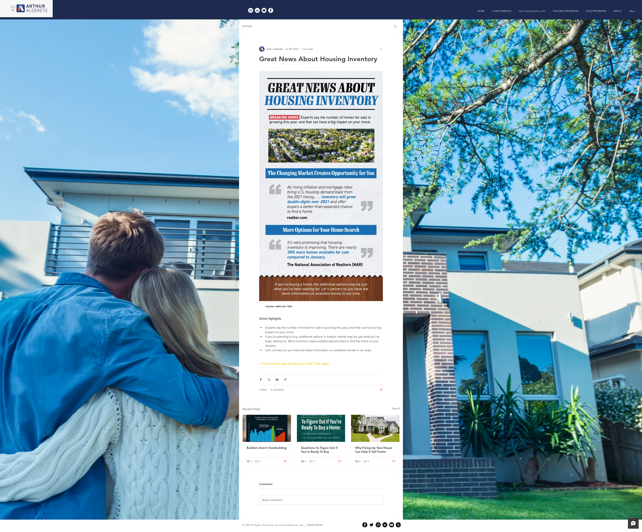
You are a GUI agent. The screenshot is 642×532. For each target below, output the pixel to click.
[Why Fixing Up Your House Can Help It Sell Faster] (375, 428)
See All (396, 408)
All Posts (247, 26)
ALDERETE (37, 11)
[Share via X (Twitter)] (269, 379)
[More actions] (381, 49)
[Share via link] (285, 379)
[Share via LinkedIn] (277, 379)
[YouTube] (263, 10)
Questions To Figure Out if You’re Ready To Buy (319, 450)
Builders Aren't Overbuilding (267, 448)
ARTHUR (35, 6)
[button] (395, 26)
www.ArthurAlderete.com (289, 524)
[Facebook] (270, 10)
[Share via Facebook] (260, 379)
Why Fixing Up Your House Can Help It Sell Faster (373, 450)
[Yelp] (398, 524)
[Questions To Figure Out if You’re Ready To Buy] (321, 428)
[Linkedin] (384, 524)
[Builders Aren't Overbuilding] (267, 428)
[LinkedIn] (257, 10)
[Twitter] (371, 524)
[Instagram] (250, 10)
